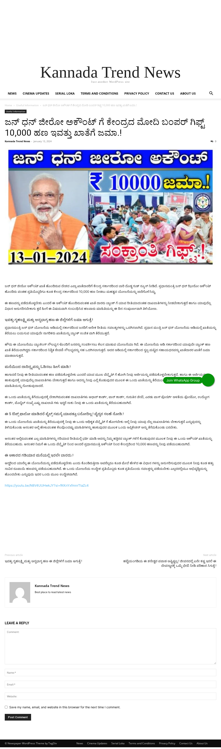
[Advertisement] (110, 30)
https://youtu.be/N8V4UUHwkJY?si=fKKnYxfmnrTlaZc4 (47, 485)
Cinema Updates (36, 93)
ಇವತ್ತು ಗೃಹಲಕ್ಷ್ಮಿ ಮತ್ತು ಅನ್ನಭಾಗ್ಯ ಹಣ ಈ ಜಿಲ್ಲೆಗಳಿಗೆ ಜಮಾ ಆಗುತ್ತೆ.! (49, 320)
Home (8, 105)
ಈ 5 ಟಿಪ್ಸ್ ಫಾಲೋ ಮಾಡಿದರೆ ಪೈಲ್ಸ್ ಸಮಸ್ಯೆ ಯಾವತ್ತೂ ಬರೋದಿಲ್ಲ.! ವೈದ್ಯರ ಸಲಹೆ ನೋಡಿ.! (64, 414)
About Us (188, 93)
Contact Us (164, 93)
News (12, 93)
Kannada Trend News (17, 141)
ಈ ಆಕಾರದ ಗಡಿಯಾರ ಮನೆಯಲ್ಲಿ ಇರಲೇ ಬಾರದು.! (39, 455)
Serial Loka (65, 93)
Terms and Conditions (99, 93)
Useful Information (27, 105)
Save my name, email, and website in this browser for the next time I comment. (64, 707)
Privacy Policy (136, 93)
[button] (211, 94)
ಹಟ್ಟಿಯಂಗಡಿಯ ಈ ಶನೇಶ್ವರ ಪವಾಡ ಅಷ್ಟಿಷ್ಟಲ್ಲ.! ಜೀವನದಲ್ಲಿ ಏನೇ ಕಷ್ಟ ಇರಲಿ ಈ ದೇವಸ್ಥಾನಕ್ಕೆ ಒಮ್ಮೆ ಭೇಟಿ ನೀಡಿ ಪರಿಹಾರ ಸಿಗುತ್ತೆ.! (169, 563)
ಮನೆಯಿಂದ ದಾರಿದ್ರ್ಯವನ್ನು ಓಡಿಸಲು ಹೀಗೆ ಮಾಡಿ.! (38, 366)
